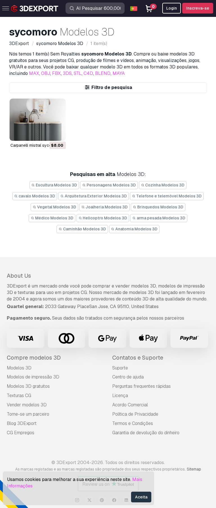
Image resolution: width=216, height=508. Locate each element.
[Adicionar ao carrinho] (46, 133)
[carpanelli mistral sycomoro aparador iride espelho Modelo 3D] (38, 120)
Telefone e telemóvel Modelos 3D (168, 196)
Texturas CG (19, 395)
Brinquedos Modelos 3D (159, 207)
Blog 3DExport (22, 423)
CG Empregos (20, 433)
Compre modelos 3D (34, 357)
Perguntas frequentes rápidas (141, 386)
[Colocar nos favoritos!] (58, 133)
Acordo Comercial (130, 405)
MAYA (118, 73)
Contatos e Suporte (137, 357)
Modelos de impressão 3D (33, 377)
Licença (120, 395)
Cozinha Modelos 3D (164, 185)
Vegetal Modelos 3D (56, 207)
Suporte (120, 368)
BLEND (103, 73)
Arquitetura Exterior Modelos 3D (95, 196)
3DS (67, 73)
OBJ (45, 73)
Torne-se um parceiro (28, 414)
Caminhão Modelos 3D (84, 228)
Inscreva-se (197, 8)
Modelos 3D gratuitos (28, 386)
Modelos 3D (19, 368)
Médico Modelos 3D (53, 217)
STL (78, 73)
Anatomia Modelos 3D (136, 228)
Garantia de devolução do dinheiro (145, 433)
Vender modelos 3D (27, 405)
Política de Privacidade (135, 414)
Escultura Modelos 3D (56, 185)
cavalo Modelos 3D (36, 196)
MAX (34, 73)
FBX (56, 73)
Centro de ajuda (128, 377)
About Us (19, 275)
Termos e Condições (132, 423)
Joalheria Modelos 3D (106, 207)
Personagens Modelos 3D (111, 185)
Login (171, 8)
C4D (88, 73)
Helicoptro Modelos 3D (104, 217)
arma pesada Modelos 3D (160, 217)
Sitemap (194, 469)
